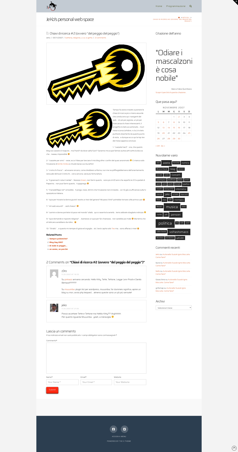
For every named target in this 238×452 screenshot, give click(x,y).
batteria (68, 37)
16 (179, 127)
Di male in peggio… (58, 245)
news (184, 206)
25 (189, 133)
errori (187, 180)
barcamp (176, 163)
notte (159, 214)
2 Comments (100, 37)
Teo (113, 228)
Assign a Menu (119, 436)
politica (165, 223)
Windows (160, 238)
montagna (179, 199)
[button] (235, 2)
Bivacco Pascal (162, 169)
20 (163, 133)
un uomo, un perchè (58, 249)
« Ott (158, 145)
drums (180, 180)
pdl (166, 214)
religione (76, 37)
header (159, 189)
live (164, 199)
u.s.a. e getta (86, 37)
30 (179, 138)
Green (83, 180)
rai (177, 223)
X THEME (127, 441)
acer (158, 163)
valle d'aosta (161, 231)
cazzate (159, 175)
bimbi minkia (63, 163)
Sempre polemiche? (58, 238)
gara (158, 184)
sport (188, 223)
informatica (181, 189)
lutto (170, 200)
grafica (186, 184)
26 (158, 138)
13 (163, 127)
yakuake (180, 237)
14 (169, 127)
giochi (170, 184)
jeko (64, 305)
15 (174, 127)
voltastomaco (178, 231)
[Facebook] (113, 429)
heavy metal (168, 189)
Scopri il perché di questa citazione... (171, 92)
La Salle (175, 194)
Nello (158, 271)
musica (172, 207)
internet (159, 194)
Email (83, 377)
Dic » (163, 145)
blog (172, 169)
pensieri (176, 215)
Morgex (159, 206)
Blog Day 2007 (56, 242)
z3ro (64, 271)
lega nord (184, 194)
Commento (51, 340)
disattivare (172, 180)
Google (177, 184)
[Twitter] (124, 429)
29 (174, 138)
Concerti (176, 175)
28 (168, 138)
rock (181, 223)
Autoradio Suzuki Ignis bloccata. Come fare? (173, 256)
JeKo (158, 254)
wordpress (170, 238)
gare (164, 184)
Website (117, 377)
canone (181, 169)
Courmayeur (161, 180)
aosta (166, 163)
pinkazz (68, 279)
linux (158, 200)
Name (49, 377)
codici (167, 175)
